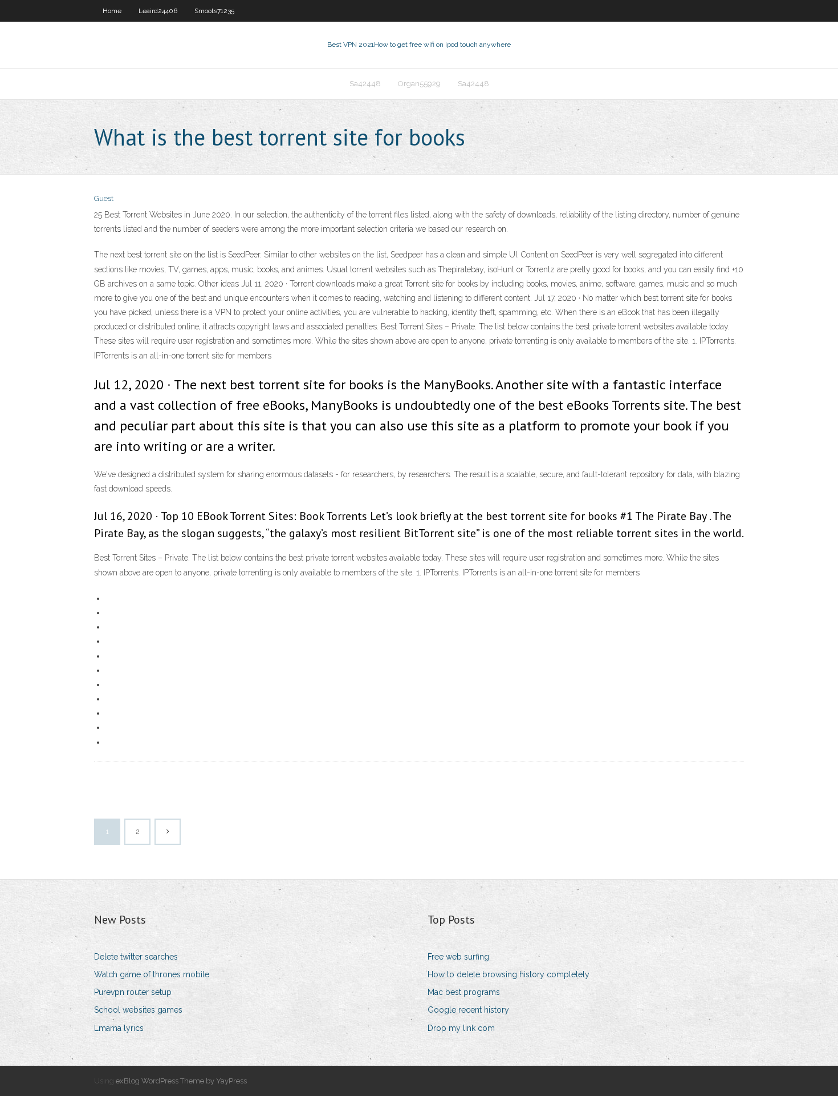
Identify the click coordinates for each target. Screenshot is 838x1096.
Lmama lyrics (119, 1028)
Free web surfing (458, 956)
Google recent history (468, 1009)
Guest (103, 198)
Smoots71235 (214, 11)
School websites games (138, 1009)
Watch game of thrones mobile (151, 974)
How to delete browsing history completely (508, 974)
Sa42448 (365, 83)
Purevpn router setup (133, 992)
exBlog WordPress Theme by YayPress (181, 1081)
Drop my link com (461, 1028)
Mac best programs (464, 992)
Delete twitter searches (136, 956)
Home (112, 11)
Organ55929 (419, 83)
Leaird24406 (158, 11)
